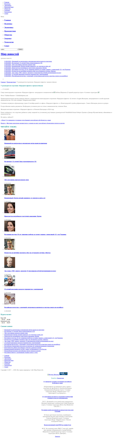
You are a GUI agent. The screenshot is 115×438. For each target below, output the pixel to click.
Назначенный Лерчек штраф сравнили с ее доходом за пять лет (24, 198)
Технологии (8, 12)
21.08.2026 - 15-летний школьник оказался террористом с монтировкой (26, 74)
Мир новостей (10, 54)
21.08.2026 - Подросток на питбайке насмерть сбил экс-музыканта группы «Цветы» (30, 71)
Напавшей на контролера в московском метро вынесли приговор (25, 143)
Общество (7, 8)
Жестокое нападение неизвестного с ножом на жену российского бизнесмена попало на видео (36, 123)
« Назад (3, 120)
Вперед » (3, 123)
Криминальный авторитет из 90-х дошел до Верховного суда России (25, 349)
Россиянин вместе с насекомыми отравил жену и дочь (21, 352)
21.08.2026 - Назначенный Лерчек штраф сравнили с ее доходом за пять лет (27, 66)
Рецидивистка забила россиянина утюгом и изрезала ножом (22, 347)
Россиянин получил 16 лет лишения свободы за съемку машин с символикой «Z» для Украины (35, 234)
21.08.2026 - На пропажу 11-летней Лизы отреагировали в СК (23, 63)
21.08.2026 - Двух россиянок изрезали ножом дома (19, 64)
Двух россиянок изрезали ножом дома (16, 180)
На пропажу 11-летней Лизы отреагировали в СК (20, 161)
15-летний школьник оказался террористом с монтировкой (23, 289)
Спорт (6, 13)
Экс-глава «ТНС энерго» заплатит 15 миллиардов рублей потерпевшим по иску (30, 271)
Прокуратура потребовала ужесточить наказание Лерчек (22, 216)
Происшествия (8, 7)
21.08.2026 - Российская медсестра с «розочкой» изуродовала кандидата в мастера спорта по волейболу (36, 76)
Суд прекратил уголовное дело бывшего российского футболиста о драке (28, 120)
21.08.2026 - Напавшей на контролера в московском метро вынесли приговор (28, 61)
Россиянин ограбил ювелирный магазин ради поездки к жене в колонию (57, 410)
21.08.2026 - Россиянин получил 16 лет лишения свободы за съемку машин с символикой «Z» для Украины (37, 69)
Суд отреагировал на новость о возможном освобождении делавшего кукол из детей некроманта (57, 397)
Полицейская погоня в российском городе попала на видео (22, 351)
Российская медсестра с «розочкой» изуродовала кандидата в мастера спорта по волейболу (33, 307)
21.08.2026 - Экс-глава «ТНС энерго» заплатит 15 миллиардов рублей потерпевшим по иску (32, 72)
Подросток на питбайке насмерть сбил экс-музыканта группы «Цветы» (27, 252)
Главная (6, 2)
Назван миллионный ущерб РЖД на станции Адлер (57, 425)
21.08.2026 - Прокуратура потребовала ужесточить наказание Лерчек (25, 68)
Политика (7, 4)
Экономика (7, 5)
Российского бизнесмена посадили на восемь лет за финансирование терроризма (29, 346)
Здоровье (7, 10)
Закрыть (57, 436)
